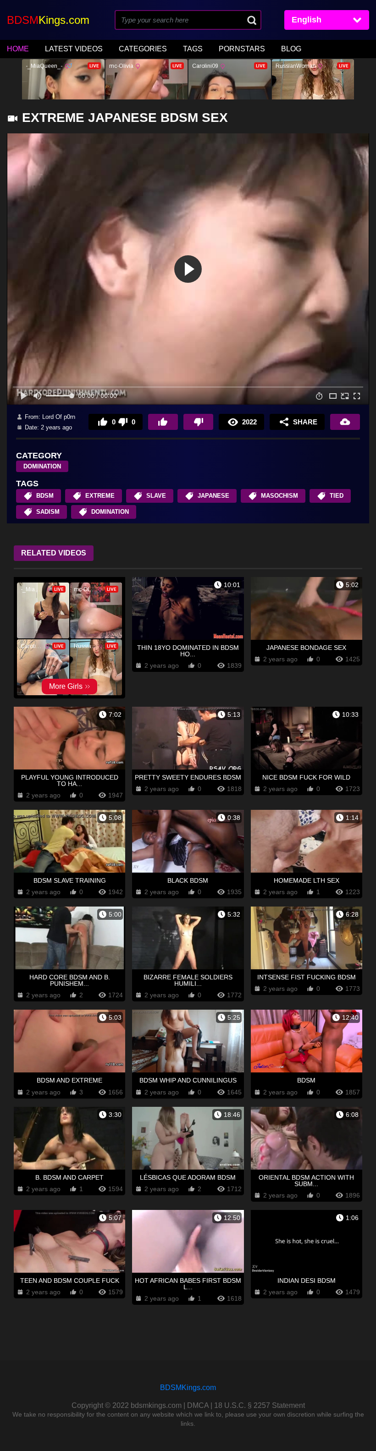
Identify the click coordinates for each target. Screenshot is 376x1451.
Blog (291, 49)
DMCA (198, 1405)
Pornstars (242, 49)
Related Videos (53, 553)
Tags (193, 49)
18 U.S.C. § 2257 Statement (259, 1405)
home (18, 49)
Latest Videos (74, 49)
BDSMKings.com (188, 1387)
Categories (143, 49)
